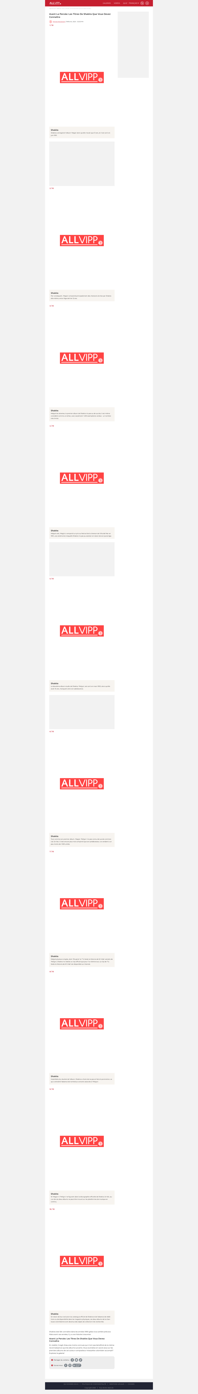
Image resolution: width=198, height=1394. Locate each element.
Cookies (131, 1384)
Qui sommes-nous (71, 1384)
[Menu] (147, 3)
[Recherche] (142, 3)
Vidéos (117, 3)
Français (133, 3)
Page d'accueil (52, 8)
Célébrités (59, 8)
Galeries (107, 3)
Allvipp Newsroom (59, 21)
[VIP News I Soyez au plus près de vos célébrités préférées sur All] (75, 3)
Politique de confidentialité (94, 1384)
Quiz (125, 3)
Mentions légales (116, 1384)
